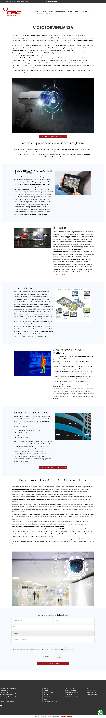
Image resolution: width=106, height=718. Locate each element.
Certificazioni (60, 12)
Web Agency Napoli (66, 716)
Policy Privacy (91, 693)
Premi (51, 12)
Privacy (56, 648)
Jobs (91, 12)
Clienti (70, 12)
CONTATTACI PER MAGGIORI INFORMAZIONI (53, 136)
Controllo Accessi (71, 693)
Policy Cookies (92, 695)
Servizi (44, 12)
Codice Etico (91, 691)
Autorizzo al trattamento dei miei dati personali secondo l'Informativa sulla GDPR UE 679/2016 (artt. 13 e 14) (44, 648)
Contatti (83, 12)
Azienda (36, 12)
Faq (76, 12)
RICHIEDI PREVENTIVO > (44, 14)
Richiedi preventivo (50, 701)
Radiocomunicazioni (72, 697)
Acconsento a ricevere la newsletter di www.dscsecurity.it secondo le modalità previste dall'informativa (43, 649)
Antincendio (69, 695)
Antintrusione (70, 689)
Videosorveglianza (71, 691)
